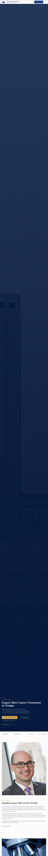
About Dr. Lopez (5, 826)
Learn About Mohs (24, 717)
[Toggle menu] (45, 2)
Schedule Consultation (9, 717)
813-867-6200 (12, 720)
